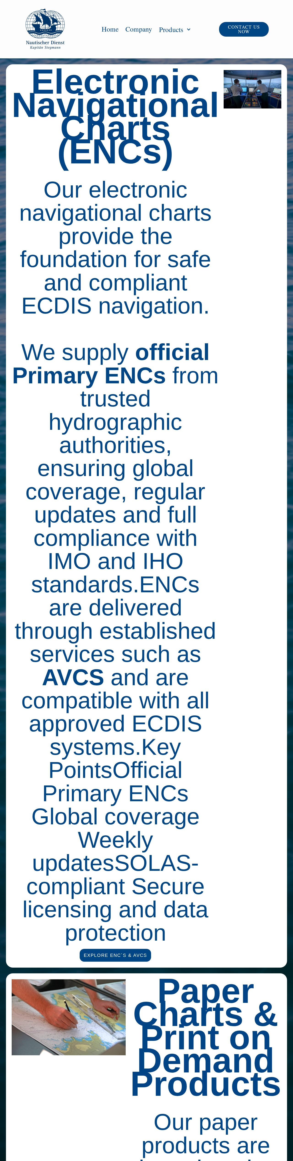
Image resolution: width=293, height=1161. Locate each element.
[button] (173, 29)
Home (110, 28)
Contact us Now (244, 29)
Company (138, 28)
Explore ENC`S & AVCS (115, 955)
